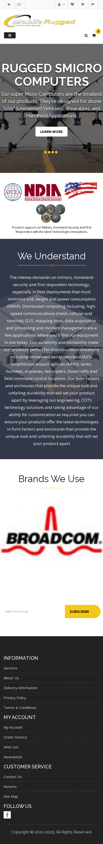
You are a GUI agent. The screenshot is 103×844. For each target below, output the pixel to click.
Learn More (51, 131)
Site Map (11, 796)
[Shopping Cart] (83, 4)
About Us (11, 677)
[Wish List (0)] (73, 4)
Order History (15, 737)
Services (10, 668)
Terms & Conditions (20, 707)
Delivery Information (20, 687)
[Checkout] (93, 4)
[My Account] (61, 4)
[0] (94, 35)
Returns (10, 786)
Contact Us (13, 776)
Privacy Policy (15, 697)
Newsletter (13, 756)
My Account (13, 727)
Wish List (11, 747)
